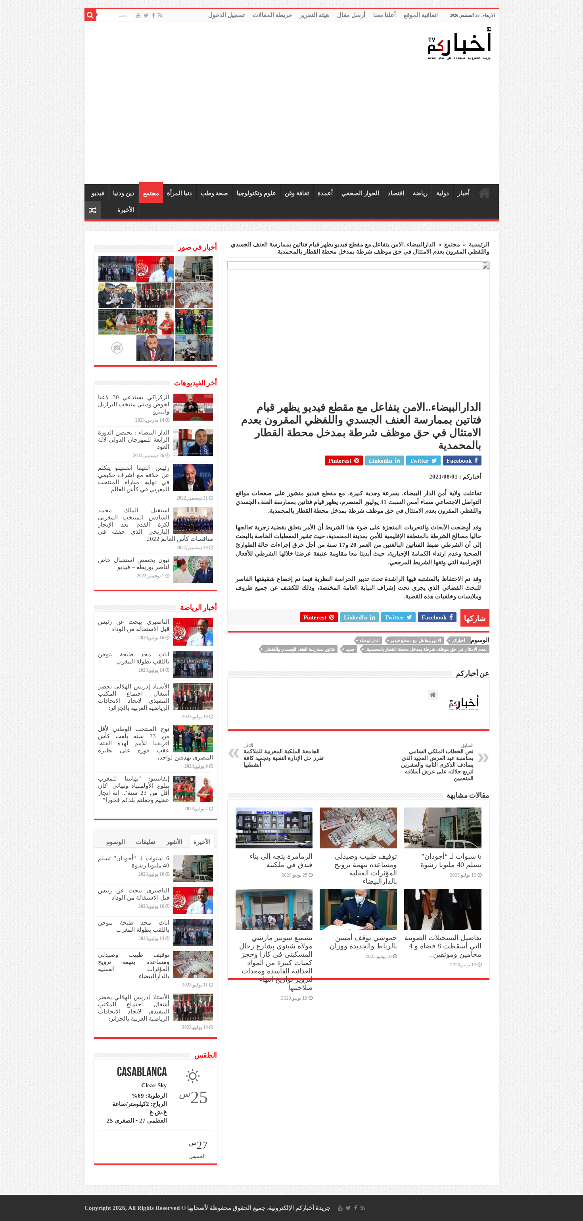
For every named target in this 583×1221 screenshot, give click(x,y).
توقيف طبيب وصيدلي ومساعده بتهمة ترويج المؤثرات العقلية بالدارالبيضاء (365, 868)
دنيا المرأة (179, 193)
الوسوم (115, 842)
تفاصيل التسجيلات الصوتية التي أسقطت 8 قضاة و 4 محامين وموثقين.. (443, 946)
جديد (350, 649)
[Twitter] (146, 15)
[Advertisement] (293, 122)
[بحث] (90, 15)
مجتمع (151, 193)
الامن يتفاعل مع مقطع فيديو (416, 640)
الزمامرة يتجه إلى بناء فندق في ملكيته (281, 860)
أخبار (464, 193)
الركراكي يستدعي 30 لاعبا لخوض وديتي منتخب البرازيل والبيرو (133, 404)
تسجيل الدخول (226, 15)
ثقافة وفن (297, 193)
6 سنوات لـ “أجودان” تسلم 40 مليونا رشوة (450, 860)
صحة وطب (214, 193)
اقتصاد (396, 193)
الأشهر (174, 842)
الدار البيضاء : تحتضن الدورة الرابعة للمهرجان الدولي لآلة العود (133, 439)
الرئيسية (484, 192)
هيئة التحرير (314, 15)
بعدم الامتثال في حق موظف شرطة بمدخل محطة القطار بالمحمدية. (426, 649)
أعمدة (325, 193)
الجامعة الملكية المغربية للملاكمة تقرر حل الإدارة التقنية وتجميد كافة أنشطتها (284, 755)
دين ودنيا (123, 193)
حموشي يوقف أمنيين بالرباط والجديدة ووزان (363, 942)
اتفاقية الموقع (421, 15)
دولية (442, 193)
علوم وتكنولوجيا (256, 193)
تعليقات (145, 842)
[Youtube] (138, 15)
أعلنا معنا (384, 15)
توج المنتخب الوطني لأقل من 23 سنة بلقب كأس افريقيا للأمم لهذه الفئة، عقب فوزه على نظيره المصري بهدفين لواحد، (155, 743)
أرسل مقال (351, 15)
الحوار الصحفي (360, 193)
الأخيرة (125, 210)
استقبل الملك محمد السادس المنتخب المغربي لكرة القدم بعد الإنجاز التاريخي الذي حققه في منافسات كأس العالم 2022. (155, 524)
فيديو (98, 193)
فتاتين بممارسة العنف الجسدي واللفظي (300, 649)
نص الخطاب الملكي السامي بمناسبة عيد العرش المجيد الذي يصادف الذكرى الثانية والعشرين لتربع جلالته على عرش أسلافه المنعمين (437, 762)
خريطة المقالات (272, 15)
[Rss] (160, 15)
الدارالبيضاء (370, 640)
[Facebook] (153, 15)
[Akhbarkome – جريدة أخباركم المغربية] (459, 42)
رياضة (420, 193)
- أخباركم (460, 640)
